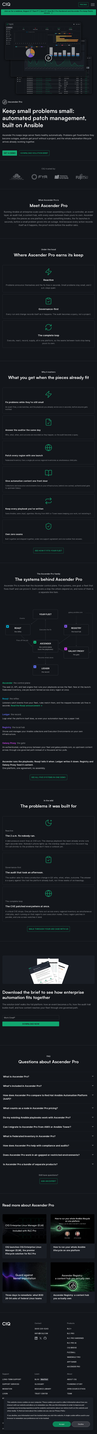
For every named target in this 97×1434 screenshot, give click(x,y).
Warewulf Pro (73, 1357)
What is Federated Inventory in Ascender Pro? (29, 1136)
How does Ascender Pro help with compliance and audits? (36, 1145)
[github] (45, 1338)
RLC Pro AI (71, 1343)
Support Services (10, 1384)
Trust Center (41, 1394)
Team (69, 1394)
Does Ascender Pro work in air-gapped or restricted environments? (41, 1155)
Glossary (39, 1384)
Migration (7, 1389)
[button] (93, 4)
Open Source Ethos (76, 1389)
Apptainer (71, 1362)
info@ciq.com (41, 1333)
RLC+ (69, 1329)
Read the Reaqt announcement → (26, 705)
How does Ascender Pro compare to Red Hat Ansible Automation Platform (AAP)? (45, 1097)
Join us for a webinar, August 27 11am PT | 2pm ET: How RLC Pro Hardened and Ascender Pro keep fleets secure (48, 12)
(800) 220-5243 (41, 1329)
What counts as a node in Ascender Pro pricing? (30, 1108)
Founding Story (74, 1384)
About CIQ (72, 1379)
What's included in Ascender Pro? (22, 1086)
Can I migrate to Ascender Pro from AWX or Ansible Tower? (37, 1126)
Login (5, 1394)
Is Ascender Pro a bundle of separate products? (30, 1164)
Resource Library (43, 1389)
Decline (81, 1424)
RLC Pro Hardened (75, 1338)
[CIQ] (6, 5)
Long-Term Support (11, 1379)
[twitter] (40, 1338)
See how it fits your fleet (48, 550)
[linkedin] (36, 1338)
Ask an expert (48, 1181)
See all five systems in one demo (48, 777)
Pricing (83, 5)
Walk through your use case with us (48, 929)
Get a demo (10, 153)
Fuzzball (71, 1352)
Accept (61, 1424)
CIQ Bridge (72, 1348)
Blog (41, 1379)
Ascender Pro (73, 1367)
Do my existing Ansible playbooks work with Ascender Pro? (37, 1117)
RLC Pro (70, 1333)
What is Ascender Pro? (16, 1076)
